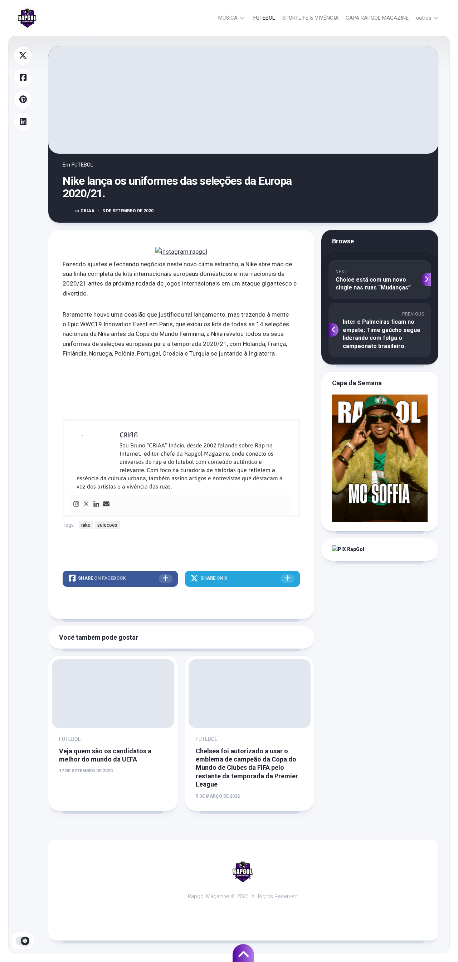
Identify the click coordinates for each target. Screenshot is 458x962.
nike (86, 525)
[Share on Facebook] (23, 78)
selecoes (107, 525)
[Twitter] (86, 504)
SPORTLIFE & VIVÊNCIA (310, 18)
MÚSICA (228, 18)
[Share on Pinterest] (23, 99)
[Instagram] (76, 504)
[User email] (106, 504)
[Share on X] (23, 55)
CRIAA (83, 210)
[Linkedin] (96, 504)
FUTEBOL (264, 18)
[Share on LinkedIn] (23, 122)
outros (424, 18)
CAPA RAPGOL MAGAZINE (377, 18)
